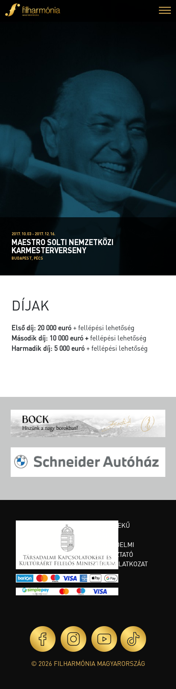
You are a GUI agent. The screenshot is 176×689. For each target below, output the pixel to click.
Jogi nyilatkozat (120, 563)
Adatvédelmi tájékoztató (113, 549)
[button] (165, 11)
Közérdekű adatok (111, 530)
